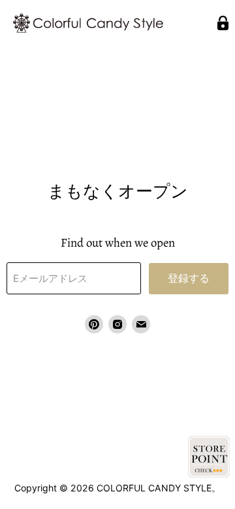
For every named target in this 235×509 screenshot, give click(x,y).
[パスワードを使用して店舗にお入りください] (223, 23)
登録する (189, 278)
